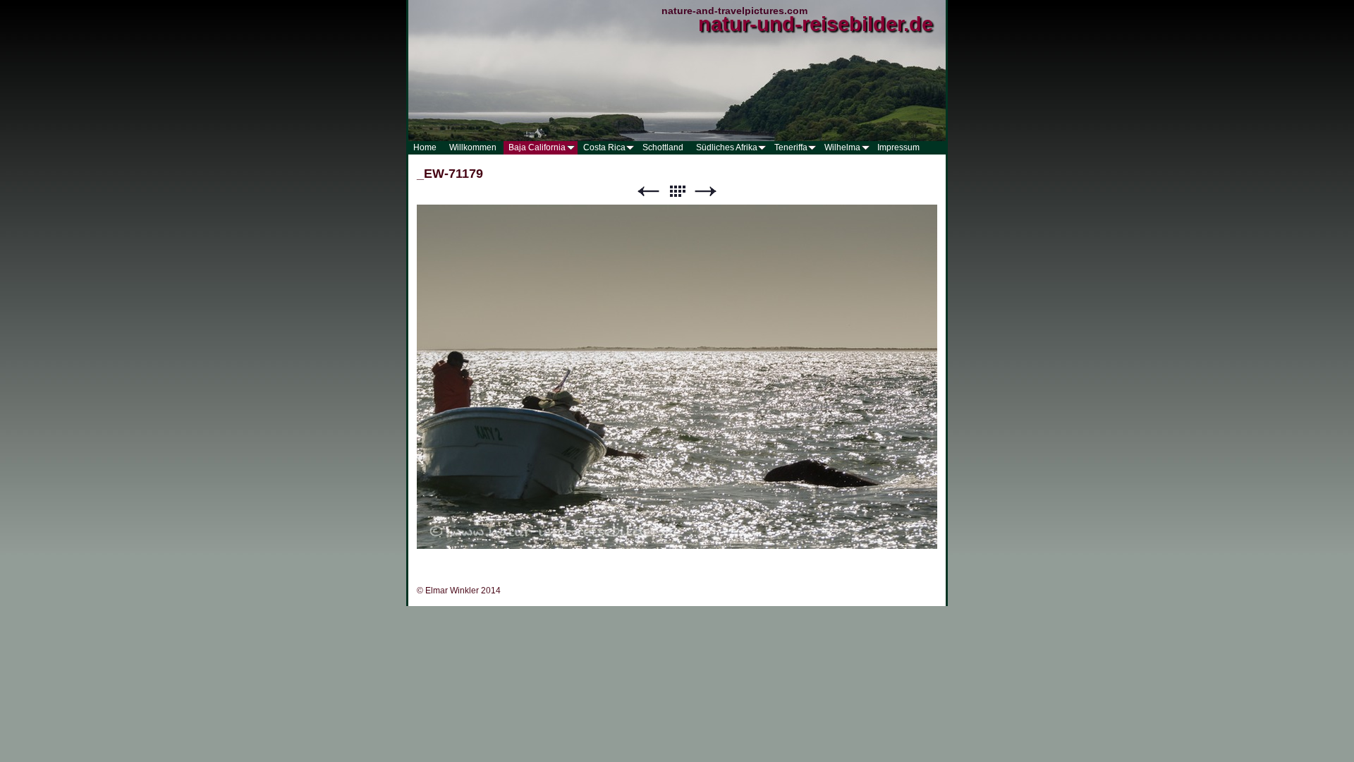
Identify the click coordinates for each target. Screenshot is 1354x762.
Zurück (648, 191)
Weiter (706, 191)
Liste (677, 191)
